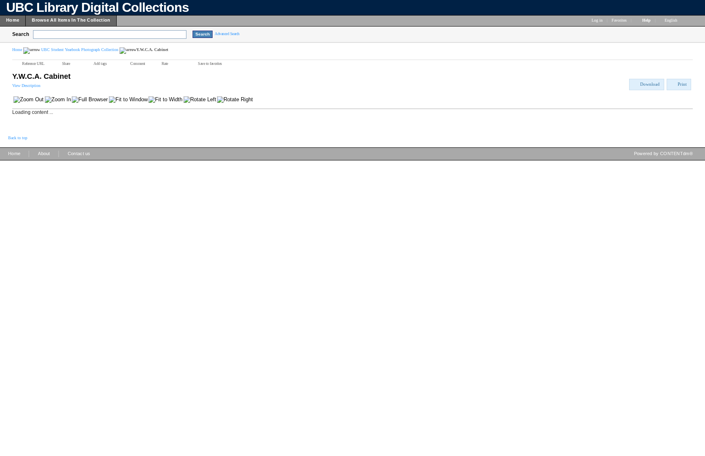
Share (66, 63)
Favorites (619, 20)
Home (17, 49)
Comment (137, 63)
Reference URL (33, 63)
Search (20, 34)
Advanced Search (227, 33)
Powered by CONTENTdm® (663, 153)
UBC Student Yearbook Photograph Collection (79, 49)
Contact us (79, 153)
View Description (26, 85)
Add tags (99, 63)
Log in (597, 20)
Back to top (17, 138)
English (671, 20)
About (44, 153)
